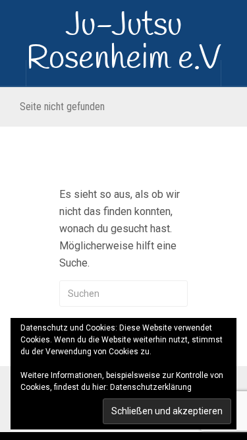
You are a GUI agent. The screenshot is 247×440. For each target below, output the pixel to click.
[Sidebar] (13, 73)
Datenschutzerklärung (151, 387)
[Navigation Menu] (234, 73)
